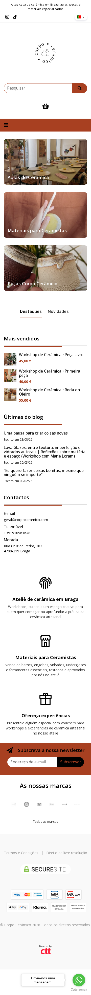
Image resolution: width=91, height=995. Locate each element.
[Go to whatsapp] (79, 980)
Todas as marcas (45, 821)
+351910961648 (17, 532)
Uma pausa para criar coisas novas (36, 433)
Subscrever (70, 762)
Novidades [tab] (58, 311)
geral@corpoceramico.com (26, 519)
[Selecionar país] (81, 17)
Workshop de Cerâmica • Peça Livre (51, 354)
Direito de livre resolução (66, 852)
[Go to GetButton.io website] (79, 989)
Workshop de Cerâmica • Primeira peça (49, 373)
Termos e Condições (21, 852)
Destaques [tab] (31, 311)
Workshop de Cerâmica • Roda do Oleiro (49, 392)
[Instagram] (7, 17)
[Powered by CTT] (46, 951)
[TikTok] (15, 17)
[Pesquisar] (79, 88)
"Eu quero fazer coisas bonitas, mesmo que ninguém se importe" (44, 473)
